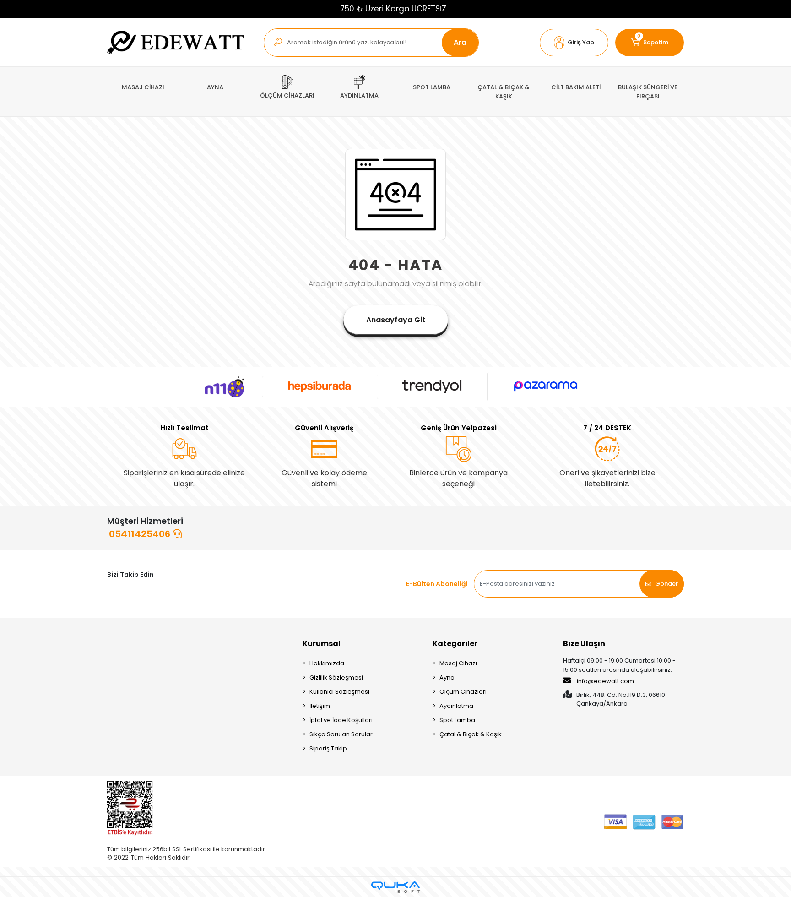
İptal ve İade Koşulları (341, 720)
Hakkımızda (326, 663)
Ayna (447, 677)
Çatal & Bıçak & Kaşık (470, 734)
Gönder (666, 583)
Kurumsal (322, 643)
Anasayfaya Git (395, 320)
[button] (574, 42)
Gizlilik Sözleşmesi (336, 677)
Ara (460, 42)
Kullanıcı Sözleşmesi (339, 691)
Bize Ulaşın (584, 643)
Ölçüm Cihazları (463, 691)
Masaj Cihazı (458, 663)
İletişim (319, 705)
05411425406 (141, 533)
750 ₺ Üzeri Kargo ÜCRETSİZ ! (395, 8)
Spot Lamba (457, 720)
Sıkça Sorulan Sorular (341, 734)
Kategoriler (455, 643)
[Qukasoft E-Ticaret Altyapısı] (395, 887)
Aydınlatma (456, 705)
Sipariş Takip (328, 748)
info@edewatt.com (605, 681)
